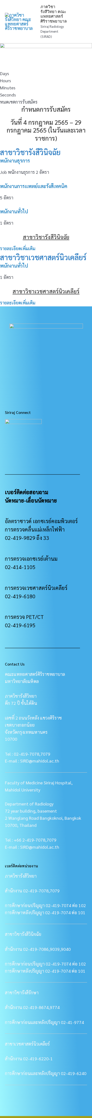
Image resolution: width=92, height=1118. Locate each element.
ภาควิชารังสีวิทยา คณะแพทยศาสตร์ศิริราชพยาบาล (53, 13)
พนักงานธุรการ (15, 160)
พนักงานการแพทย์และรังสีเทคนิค (33, 186)
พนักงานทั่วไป (14, 211)
